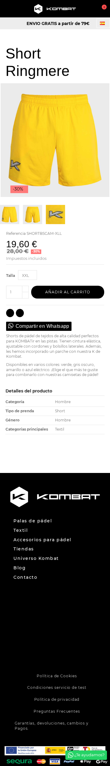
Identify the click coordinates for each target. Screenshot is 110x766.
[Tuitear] (20, 313)
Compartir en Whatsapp (42, 326)
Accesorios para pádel (42, 539)
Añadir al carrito (67, 292)
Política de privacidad (57, 699)
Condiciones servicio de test (56, 687)
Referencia (16, 233)
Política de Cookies (57, 676)
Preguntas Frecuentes (57, 711)
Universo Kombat (36, 558)
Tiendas (23, 549)
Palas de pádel (32, 521)
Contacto (25, 577)
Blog (19, 568)
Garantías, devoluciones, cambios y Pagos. (52, 726)
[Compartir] (10, 313)
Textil (20, 530)
